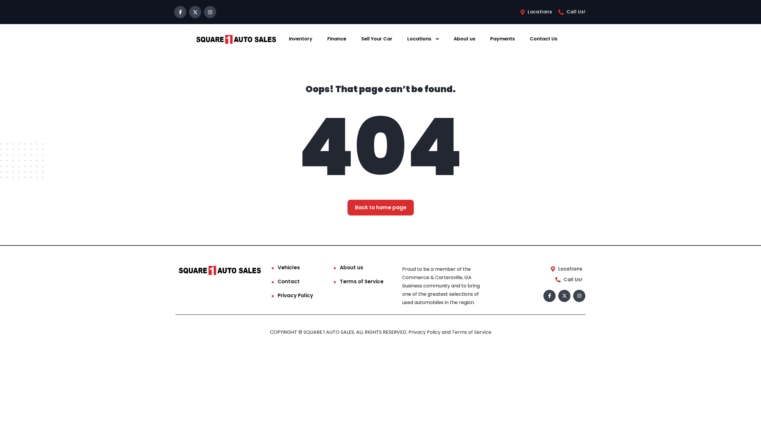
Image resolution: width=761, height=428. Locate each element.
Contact (289, 281)
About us (464, 38)
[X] (195, 12)
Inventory (300, 38)
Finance (336, 38)
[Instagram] (210, 12)
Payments (502, 38)
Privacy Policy (295, 295)
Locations (419, 38)
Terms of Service (361, 281)
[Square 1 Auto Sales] (236, 39)
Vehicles (289, 267)
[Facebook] (180, 12)
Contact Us (543, 38)
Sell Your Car (376, 38)
